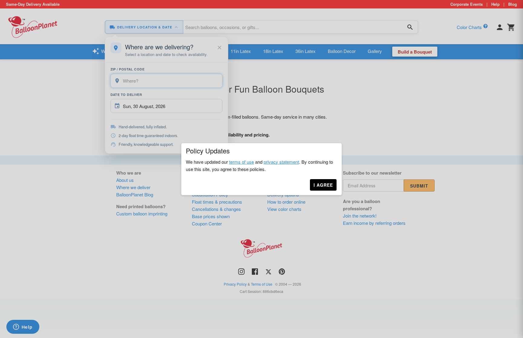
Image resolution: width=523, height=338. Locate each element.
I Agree (323, 185)
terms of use (241, 162)
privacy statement (281, 162)
